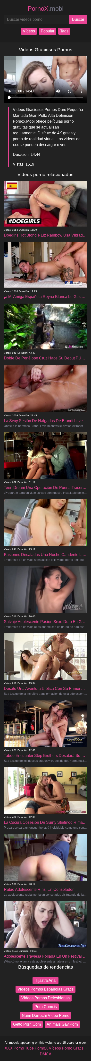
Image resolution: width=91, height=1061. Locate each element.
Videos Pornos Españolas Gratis (45, 989)
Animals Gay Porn (62, 1024)
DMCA (45, 1054)
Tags (64, 31)
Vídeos (29, 31)
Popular (47, 31)
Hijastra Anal (45, 980)
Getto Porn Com (27, 1024)
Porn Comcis (45, 1007)
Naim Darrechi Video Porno (45, 1015)
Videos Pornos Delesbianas (45, 998)
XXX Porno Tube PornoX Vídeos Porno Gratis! (44, 1048)
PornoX (46, 8)
